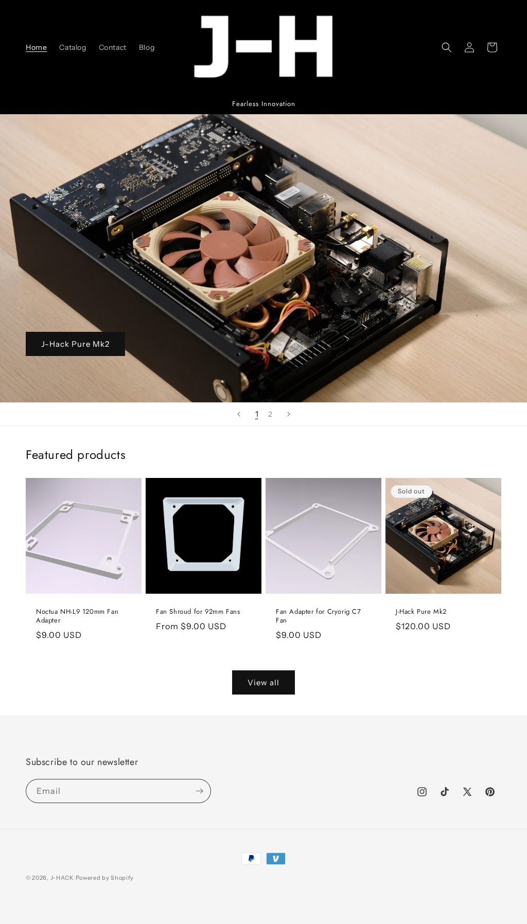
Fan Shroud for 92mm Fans (198, 612)
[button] (446, 47)
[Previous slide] (238, 414)
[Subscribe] (199, 791)
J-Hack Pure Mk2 (75, 344)
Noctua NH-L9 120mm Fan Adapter (77, 616)
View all (263, 682)
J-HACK (62, 877)
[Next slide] (288, 414)
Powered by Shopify (105, 877)
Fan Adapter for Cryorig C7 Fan (318, 616)
